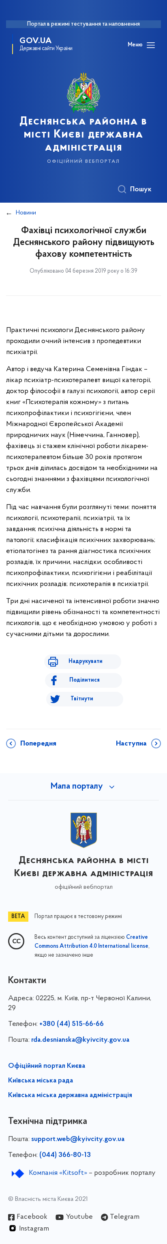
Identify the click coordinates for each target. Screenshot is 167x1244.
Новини (26, 213)
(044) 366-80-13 (65, 1155)
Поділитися (84, 680)
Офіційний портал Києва (46, 1066)
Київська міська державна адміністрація (70, 1095)
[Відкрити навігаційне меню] (151, 45)
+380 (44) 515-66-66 (71, 1024)
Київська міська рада (40, 1080)
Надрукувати (86, 661)
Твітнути (82, 699)
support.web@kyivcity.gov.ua (77, 1139)
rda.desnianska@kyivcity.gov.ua (80, 1040)
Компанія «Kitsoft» (58, 1173)
